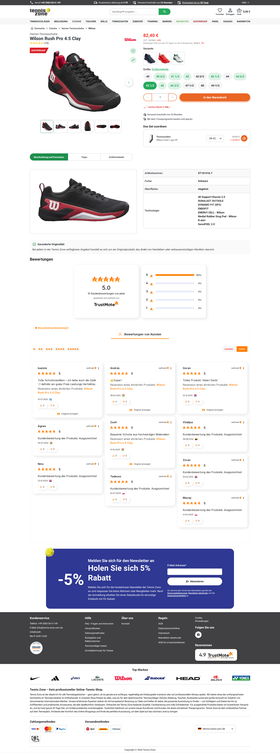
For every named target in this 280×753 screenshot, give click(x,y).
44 (229, 77)
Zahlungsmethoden (95, 633)
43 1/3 (215, 76)
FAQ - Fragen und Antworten (99, 623)
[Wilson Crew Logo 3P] (150, 138)
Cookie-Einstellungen (198, 619)
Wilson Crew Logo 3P (167, 140)
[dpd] (90, 729)
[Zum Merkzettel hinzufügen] (133, 51)
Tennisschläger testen (96, 646)
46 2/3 (174, 85)
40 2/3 (160, 76)
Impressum (164, 633)
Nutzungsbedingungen (177, 593)
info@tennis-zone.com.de (50, 627)
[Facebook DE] (198, 634)
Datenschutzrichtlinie (176, 596)
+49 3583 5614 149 (50, 2)
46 (162, 85)
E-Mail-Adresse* (176, 565)
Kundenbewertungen (106, 293)
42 (187, 76)
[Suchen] (164, 11)
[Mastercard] (48, 729)
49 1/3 (216, 86)
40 (149, 77)
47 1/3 (191, 86)
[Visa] (35, 729)
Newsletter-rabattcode (198, 593)
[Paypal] (61, 729)
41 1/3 (175, 76)
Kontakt (126, 623)
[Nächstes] (129, 82)
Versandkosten (92, 628)
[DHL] (103, 729)
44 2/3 (240, 76)
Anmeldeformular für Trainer (99, 650)
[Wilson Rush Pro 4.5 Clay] (149, 58)
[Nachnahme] (35, 739)
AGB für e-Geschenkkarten (171, 642)
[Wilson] (130, 39)
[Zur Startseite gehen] (40, 11)
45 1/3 (150, 85)
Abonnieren (197, 581)
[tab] (49, 157)
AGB (160, 623)
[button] (36, 328)
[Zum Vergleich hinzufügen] (133, 60)
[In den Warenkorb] (244, 138)
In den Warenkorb (215, 97)
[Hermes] (116, 729)
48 (204, 86)
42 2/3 (201, 77)
